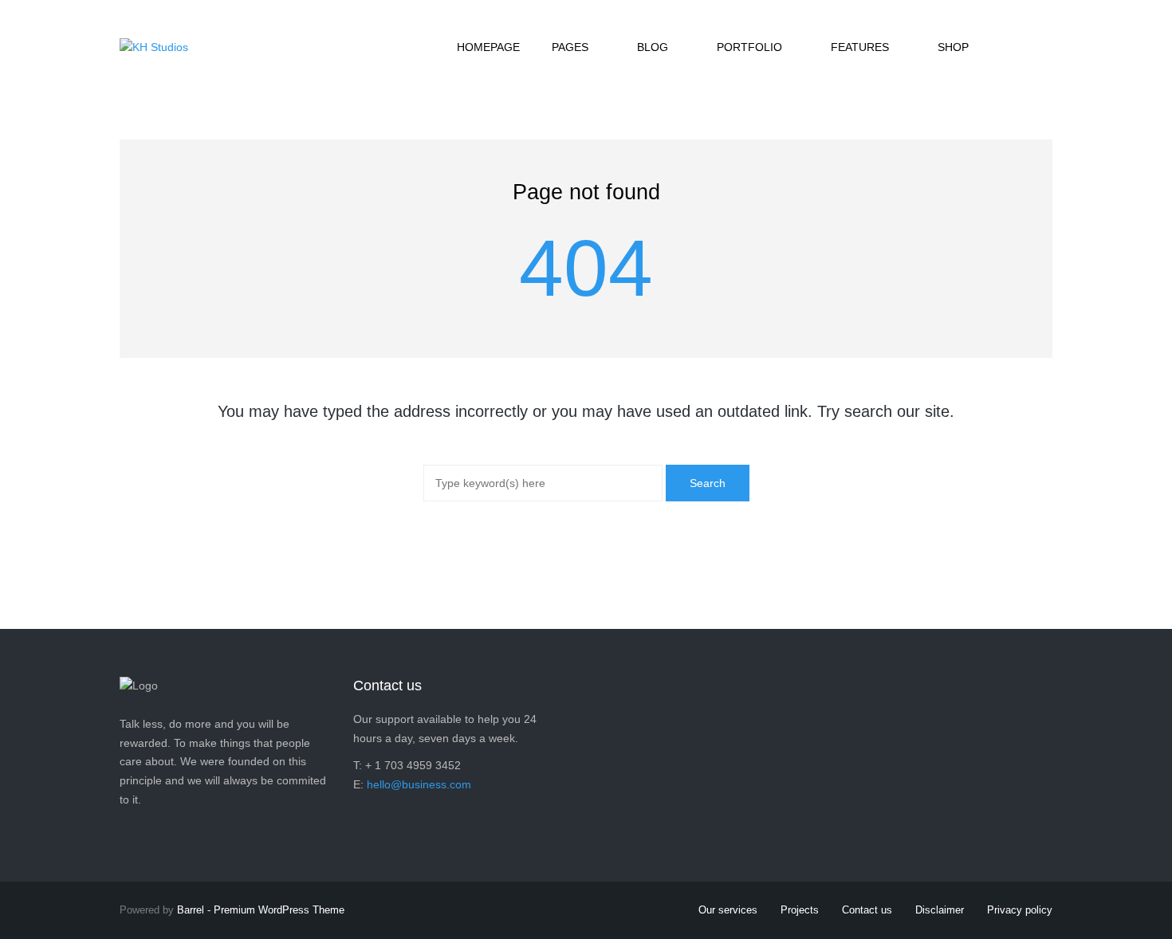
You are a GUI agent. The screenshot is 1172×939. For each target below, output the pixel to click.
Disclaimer (939, 910)
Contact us (867, 910)
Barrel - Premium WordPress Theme (260, 910)
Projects (800, 910)
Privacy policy (1019, 910)
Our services (727, 910)
